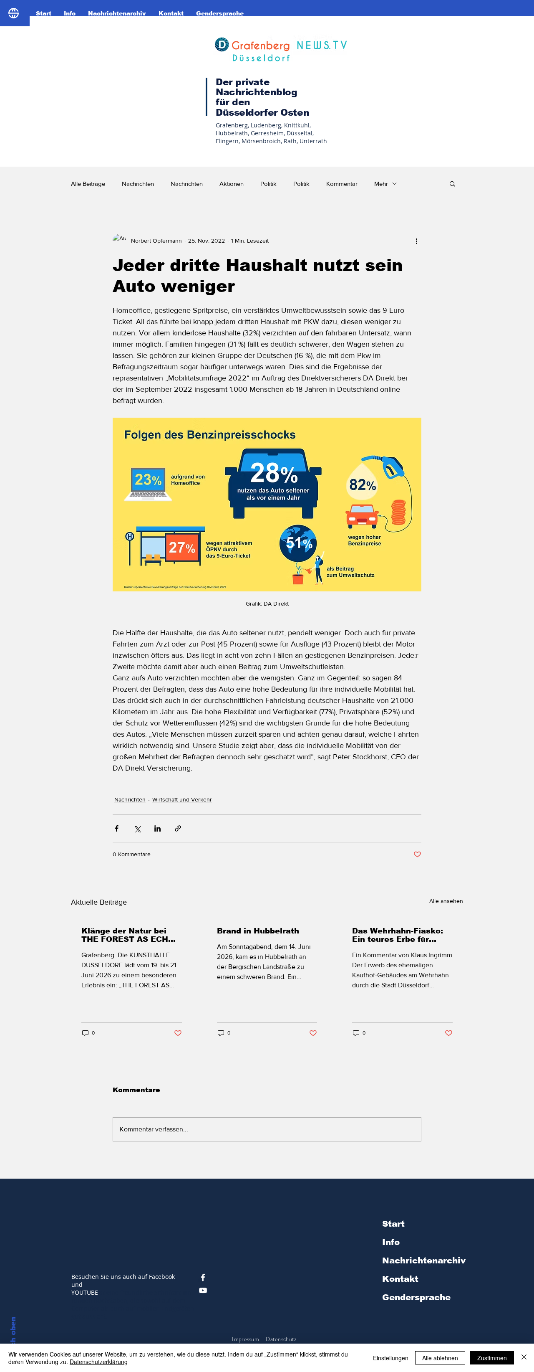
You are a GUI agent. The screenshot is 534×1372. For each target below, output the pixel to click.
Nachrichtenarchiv (424, 1260)
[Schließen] (524, 1357)
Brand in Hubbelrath (258, 931)
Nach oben (13, 1337)
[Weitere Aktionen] (416, 241)
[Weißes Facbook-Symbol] (203, 1277)
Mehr (381, 183)
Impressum (245, 1339)
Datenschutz (281, 1339)
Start (393, 1223)
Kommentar (342, 183)
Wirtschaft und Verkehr (182, 799)
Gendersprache (416, 1297)
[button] (452, 183)
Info (391, 1242)
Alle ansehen (446, 901)
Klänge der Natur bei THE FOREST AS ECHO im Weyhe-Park (127, 935)
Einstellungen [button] (390, 1358)
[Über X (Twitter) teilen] (137, 828)
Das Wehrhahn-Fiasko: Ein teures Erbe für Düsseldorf (397, 935)
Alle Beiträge (88, 183)
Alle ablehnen (440, 1358)
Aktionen (231, 183)
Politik (268, 183)
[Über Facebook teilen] (117, 828)
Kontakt (400, 1278)
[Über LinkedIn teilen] (157, 828)
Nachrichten (138, 183)
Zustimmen (492, 1358)
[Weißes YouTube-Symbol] (203, 1290)
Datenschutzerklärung (99, 1361)
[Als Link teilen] (178, 828)
